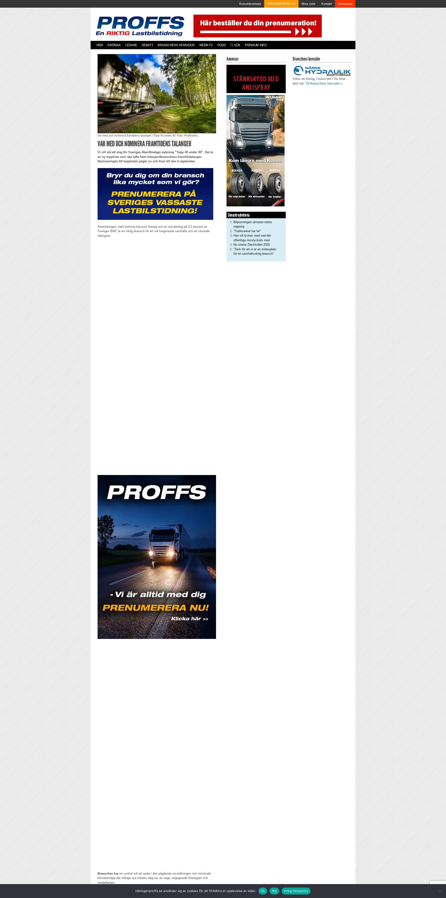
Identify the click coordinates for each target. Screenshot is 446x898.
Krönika (114, 45)
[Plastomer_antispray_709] (256, 79)
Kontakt (326, 4)
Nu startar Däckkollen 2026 (251, 244)
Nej (274, 891)
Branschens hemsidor (176, 45)
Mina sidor (308, 4)
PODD (221, 45)
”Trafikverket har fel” (247, 231)
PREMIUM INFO (255, 45)
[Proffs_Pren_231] (155, 193)
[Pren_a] (256, 25)
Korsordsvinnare (250, 4)
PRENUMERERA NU (281, 4)
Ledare (131, 45)
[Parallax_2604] (157, 557)
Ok (263, 891)
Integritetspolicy (296, 891)
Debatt (147, 45)
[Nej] (440, 891)
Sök (236, 45)
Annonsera (345, 4)
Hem (99, 45)
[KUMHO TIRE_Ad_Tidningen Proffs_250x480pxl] (255, 150)
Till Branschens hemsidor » (323, 83)
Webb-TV (206, 45)
